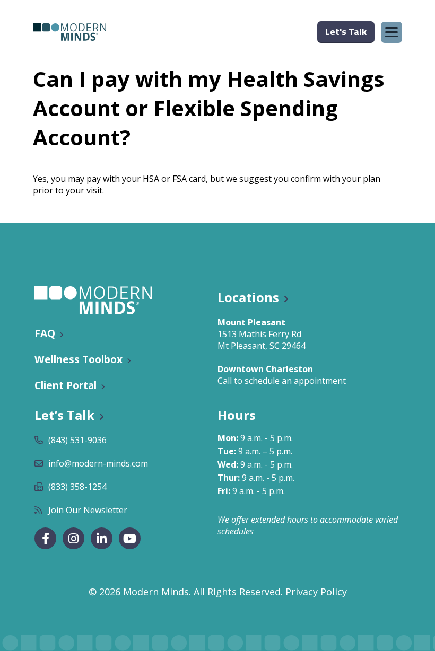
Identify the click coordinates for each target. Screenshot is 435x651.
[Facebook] (45, 538)
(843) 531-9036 (77, 440)
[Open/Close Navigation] (391, 32)
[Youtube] (130, 538)
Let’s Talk (64, 415)
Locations (248, 297)
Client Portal (65, 385)
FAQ (44, 333)
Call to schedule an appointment (282, 380)
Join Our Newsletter (87, 510)
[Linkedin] (101, 538)
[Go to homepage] (69, 32)
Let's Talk (346, 31)
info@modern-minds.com (98, 463)
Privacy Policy (316, 591)
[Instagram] (73, 538)
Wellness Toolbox (78, 359)
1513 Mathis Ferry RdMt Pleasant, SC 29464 (262, 339)
